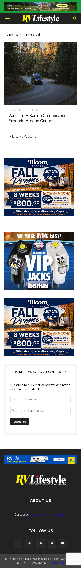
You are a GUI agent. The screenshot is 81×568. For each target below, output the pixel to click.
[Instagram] (29, 543)
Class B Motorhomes (23, 110)
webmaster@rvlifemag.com (48, 514)
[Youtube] (63, 543)
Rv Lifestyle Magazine (22, 136)
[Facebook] (18, 543)
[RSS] (40, 543)
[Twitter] (52, 543)
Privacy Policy (58, 563)
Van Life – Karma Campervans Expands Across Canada (37, 118)
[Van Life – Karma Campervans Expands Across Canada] (40, 73)
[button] (7, 18)
